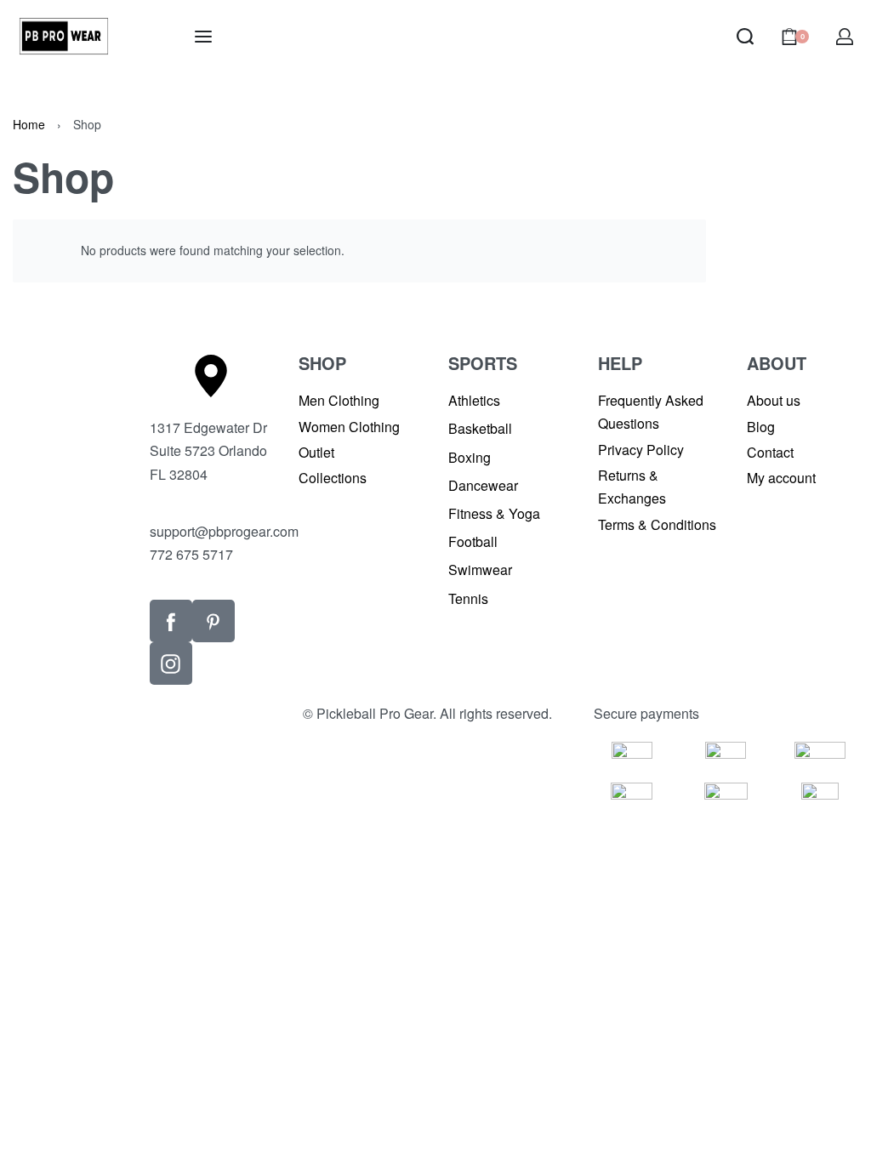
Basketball (480, 428)
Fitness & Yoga (494, 513)
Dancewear (483, 485)
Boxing (469, 457)
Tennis (468, 598)
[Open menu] (203, 36)
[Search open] (745, 36)
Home (29, 124)
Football (473, 541)
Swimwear (480, 569)
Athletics (474, 400)
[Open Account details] (844, 36)
